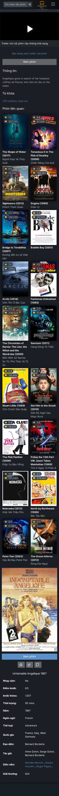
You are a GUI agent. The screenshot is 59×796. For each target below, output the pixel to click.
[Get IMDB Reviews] (21, 665)
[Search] (29, 4)
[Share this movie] (29, 665)
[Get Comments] (37, 665)
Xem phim (29, 656)
